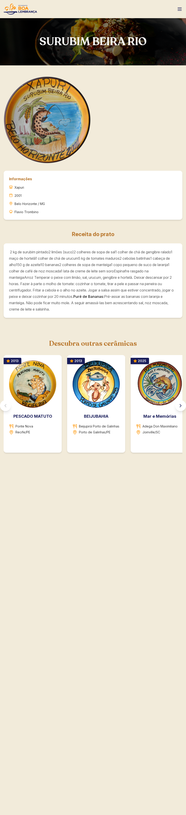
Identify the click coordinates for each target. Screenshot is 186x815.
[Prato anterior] (5, 405)
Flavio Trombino (27, 212)
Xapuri (19, 187)
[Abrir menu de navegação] (179, 9)
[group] (93, 405)
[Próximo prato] (180, 405)
